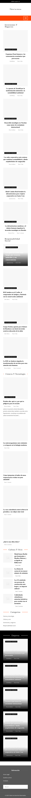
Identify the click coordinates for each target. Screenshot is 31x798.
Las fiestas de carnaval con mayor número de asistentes (21, 571)
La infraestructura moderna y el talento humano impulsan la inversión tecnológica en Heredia (15, 228)
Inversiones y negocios (10, 49)
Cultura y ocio (7, 619)
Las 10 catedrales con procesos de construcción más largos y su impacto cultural (20, 584)
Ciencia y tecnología (10, 397)
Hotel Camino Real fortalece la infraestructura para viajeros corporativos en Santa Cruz (16, 194)
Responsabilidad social (11, 247)
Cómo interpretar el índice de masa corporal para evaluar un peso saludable (14, 477)
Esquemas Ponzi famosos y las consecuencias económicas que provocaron (15, 56)
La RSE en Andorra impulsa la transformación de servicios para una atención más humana (15, 363)
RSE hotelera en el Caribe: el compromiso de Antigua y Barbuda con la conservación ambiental (14, 294)
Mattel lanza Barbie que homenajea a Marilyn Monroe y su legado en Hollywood (20, 558)
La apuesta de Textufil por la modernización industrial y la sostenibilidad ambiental (15, 91)
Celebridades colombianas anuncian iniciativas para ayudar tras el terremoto (20, 599)
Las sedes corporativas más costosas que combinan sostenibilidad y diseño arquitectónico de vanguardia (15, 159)
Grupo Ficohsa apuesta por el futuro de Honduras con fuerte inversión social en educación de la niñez (15, 329)
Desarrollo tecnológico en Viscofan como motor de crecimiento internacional (15, 125)
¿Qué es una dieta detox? (11, 542)
